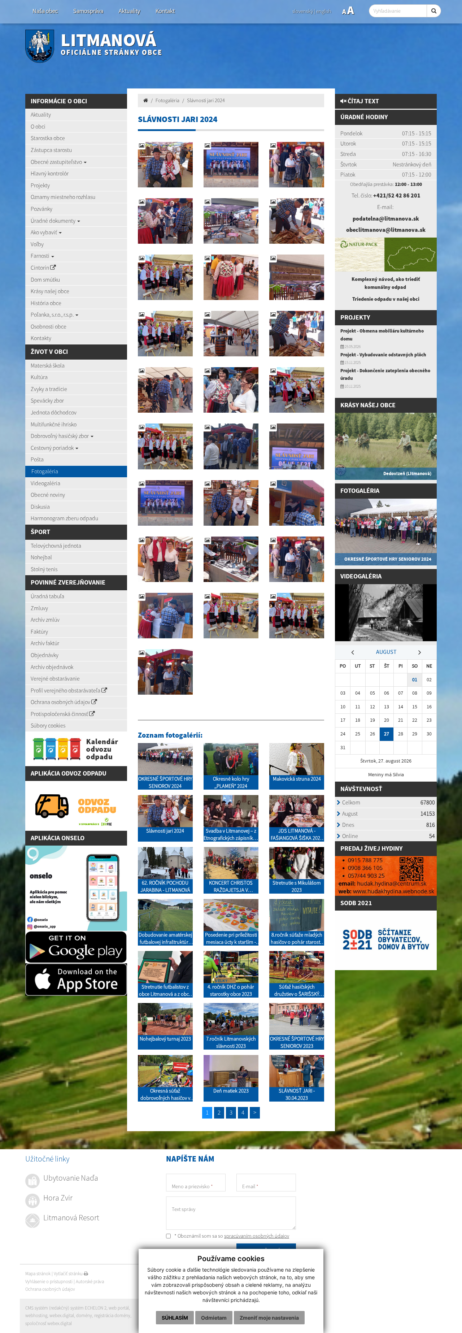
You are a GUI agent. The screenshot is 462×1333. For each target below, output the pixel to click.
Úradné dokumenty (54, 220)
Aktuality (129, 11)
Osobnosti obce (48, 326)
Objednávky (44, 655)
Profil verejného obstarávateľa (66, 690)
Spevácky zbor (47, 400)
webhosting (36, 1315)
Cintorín (40, 267)
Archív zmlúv (45, 619)
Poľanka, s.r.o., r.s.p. (53, 314)
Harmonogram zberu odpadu (64, 518)
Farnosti (41, 255)
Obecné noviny (48, 494)
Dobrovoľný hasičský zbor (60, 435)
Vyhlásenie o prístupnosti (49, 1281)
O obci (38, 126)
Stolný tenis (44, 569)
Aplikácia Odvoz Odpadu (68, 773)
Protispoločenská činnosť (60, 713)
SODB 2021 (356, 903)
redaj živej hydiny (373, 848)
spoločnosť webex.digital (48, 1323)
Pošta (37, 459)
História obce (46, 303)
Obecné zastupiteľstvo (57, 161)
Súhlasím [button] (175, 1318)
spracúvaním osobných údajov (256, 1236)
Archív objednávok (52, 666)
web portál (119, 1308)
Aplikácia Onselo (57, 838)
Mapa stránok (38, 1274)
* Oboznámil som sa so (231, 1236)
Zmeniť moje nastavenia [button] (269, 1318)
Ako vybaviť (44, 232)
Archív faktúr (45, 643)
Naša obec (45, 11)
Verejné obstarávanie (55, 678)
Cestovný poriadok (53, 447)
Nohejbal (41, 557)
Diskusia (40, 506)
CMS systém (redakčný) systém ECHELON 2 (65, 1308)
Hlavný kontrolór (50, 173)
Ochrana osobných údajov (61, 701)
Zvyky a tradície (49, 388)
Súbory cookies (48, 725)
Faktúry (39, 631)
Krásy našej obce (50, 291)
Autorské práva (90, 1281)
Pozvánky (41, 208)
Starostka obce (48, 138)
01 (414, 679)
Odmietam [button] (214, 1318)
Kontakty (41, 338)
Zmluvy (39, 608)
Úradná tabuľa (47, 596)
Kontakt (165, 11)
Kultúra (39, 377)
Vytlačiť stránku (69, 1274)
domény (84, 1315)
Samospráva (88, 11)
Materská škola (48, 365)
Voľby (37, 244)
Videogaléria (45, 483)
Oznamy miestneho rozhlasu (63, 196)
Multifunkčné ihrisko (54, 424)
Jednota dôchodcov (54, 412)
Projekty (40, 185)
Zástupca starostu (51, 149)
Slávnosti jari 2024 (206, 100)
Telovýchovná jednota (56, 545)
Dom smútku (45, 279)
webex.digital (61, 1315)
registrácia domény (112, 1315)
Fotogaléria (44, 471)
